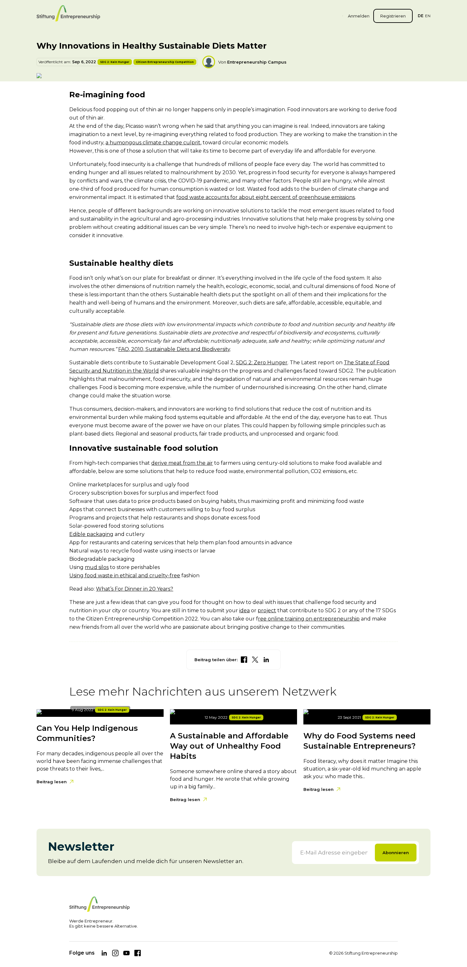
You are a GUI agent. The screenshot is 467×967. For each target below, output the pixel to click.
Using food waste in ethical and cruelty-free (124, 576)
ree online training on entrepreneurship (309, 619)
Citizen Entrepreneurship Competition (165, 62)
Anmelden (358, 15)
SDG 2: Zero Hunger (262, 363)
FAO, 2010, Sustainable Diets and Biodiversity (174, 349)
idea (244, 610)
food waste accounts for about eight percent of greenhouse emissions (265, 197)
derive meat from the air (182, 463)
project (267, 610)
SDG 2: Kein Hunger (114, 62)
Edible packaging (91, 534)
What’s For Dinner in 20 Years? (134, 589)
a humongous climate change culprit (152, 143)
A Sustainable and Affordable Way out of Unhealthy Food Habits (229, 746)
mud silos (97, 567)
